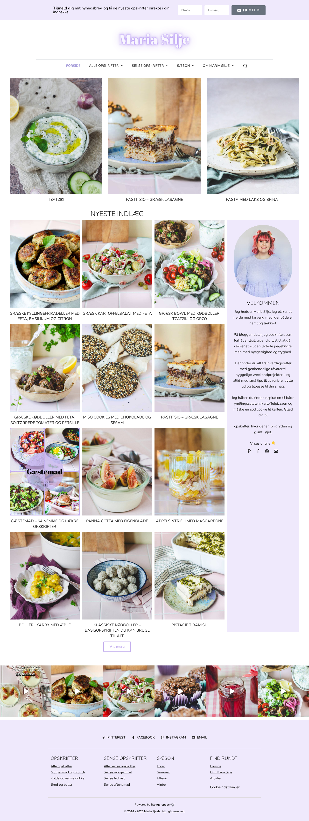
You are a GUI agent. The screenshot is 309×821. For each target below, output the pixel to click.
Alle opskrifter (104, 65)
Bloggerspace (160, 804)
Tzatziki (56, 199)
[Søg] (245, 66)
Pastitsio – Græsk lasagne (154, 199)
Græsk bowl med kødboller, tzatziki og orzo (189, 316)
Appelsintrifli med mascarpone (189, 521)
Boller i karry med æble (45, 625)
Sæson (183, 65)
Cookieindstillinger (224, 787)
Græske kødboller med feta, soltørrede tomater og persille (44, 420)
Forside (73, 65)
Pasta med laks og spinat (253, 199)
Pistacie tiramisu (189, 625)
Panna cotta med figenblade (117, 521)
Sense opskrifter (148, 65)
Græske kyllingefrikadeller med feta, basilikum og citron (45, 316)
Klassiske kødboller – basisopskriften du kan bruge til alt (117, 630)
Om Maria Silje (216, 65)
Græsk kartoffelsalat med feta (117, 313)
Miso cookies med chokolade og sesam (117, 420)
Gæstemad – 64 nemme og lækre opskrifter (44, 523)
